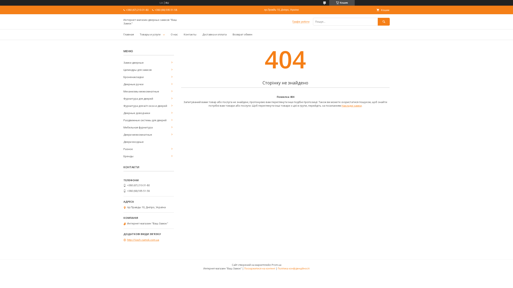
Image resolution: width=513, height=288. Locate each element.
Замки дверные (133, 62)
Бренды (128, 156)
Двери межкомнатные (137, 134)
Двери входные (133, 142)
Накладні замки (352, 105)
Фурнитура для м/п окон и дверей (145, 106)
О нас (174, 34)
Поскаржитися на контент (259, 268)
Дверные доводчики (136, 113)
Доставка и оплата (214, 34)
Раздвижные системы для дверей (145, 120)
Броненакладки (133, 77)
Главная (128, 34)
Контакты (190, 34)
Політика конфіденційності (294, 268)
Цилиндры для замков (137, 70)
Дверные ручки (133, 84)
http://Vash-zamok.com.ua (143, 239)
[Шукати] (384, 22)
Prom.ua (276, 265)
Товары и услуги (150, 34)
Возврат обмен (242, 34)
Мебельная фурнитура (138, 127)
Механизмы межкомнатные (141, 91)
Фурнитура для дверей (138, 98)
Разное (128, 149)
